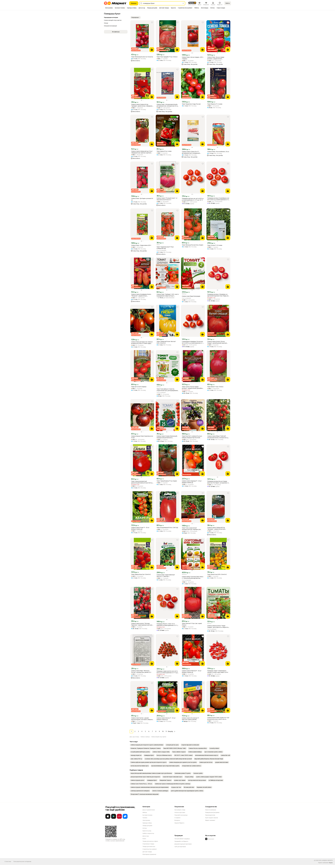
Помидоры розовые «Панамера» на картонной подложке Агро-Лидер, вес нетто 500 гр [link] (218, 295)
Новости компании (210, 810)
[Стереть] (183, 3)
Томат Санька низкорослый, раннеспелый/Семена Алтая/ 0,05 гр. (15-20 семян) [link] (141, 482)
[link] (147, 744)
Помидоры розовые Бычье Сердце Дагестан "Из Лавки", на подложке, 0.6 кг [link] (218, 482)
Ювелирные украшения (149, 854)
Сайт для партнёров (180, 846)
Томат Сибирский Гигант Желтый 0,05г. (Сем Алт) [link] (166, 342)
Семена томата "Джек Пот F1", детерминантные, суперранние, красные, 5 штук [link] (191, 152)
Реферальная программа (212, 812)
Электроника (146, 820)
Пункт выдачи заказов (211, 817)
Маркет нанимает (210, 820)
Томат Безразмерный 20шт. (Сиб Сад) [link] (167, 527)
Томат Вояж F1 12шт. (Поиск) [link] (215, 386)
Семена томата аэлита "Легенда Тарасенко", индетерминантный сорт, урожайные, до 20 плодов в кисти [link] (141, 624)
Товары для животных (149, 846)
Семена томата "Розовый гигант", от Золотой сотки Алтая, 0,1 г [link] (167, 198)
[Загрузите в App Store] (107, 818)
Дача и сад (146, 836)
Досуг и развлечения (149, 810)
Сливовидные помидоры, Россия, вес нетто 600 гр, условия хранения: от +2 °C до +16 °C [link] (193, 342)
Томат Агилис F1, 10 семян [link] (214, 245)
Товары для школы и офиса (150, 841)
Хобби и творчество (148, 833)
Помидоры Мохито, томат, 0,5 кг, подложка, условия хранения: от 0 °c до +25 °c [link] (167, 624)
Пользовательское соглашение (22, 861)
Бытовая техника (147, 815)
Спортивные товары (148, 844)
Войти (228, 3)
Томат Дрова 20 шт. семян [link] (164, 151)
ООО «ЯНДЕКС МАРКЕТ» (326, 860)
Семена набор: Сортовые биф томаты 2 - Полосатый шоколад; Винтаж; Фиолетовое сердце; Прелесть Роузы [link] (192, 577)
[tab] (109, 8)
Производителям (210, 815)
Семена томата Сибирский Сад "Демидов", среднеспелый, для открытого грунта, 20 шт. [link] (216, 528)
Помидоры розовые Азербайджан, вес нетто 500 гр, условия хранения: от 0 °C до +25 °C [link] (218, 198)
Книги (144, 838)
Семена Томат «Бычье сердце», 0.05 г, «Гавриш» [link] (192, 57)
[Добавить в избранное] (152, 22)
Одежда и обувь (147, 823)
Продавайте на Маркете (181, 841)
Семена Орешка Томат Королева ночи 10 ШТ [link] (142, 436)
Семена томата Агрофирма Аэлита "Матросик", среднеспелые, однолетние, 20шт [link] (141, 295)
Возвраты (177, 820)
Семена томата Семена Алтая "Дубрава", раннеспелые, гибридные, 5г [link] (141, 105)
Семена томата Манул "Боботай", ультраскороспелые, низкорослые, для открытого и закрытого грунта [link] (218, 436)
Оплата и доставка (179, 812)
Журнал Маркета (179, 823)
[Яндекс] (331, 862)
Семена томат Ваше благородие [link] (191, 296)
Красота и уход (147, 830)
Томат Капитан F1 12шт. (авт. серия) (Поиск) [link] (192, 624)
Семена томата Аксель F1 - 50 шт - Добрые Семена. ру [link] (166, 718)
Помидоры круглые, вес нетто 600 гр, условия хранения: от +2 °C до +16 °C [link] (193, 199)
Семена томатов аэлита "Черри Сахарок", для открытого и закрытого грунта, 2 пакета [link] (217, 626)
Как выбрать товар (179, 810)
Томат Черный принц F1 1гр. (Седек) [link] (167, 481)
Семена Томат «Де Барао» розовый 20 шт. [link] (142, 199)
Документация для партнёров (183, 844)
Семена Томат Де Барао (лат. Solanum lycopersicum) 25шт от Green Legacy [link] (142, 342)
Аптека (145, 828)
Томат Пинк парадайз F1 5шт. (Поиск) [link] (167, 57)
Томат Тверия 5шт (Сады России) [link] (191, 104)
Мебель (145, 812)
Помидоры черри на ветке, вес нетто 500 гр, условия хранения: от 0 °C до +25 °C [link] (167, 671)
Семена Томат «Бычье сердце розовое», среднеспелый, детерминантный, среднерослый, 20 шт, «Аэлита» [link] (217, 58)
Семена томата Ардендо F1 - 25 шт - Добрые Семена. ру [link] (192, 481)
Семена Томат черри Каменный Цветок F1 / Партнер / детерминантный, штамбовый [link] (166, 575)
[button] (135, 17)
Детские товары (147, 851)
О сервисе (177, 817)
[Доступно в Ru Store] (125, 818)
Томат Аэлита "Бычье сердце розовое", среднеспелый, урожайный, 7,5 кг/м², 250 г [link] (193, 387)
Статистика (8, 861)
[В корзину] (151, 49)
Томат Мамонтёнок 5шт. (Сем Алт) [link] (141, 574)
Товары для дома (147, 825)
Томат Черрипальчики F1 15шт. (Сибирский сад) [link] (165, 247)
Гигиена (145, 817)
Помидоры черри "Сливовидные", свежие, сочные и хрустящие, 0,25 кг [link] (217, 671)
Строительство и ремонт (150, 849)
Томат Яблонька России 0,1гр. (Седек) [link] (192, 245)
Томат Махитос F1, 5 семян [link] (214, 104)
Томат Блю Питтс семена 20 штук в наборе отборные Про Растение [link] (192, 436)
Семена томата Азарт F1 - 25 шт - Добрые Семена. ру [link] (140, 528)
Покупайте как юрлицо (180, 815)
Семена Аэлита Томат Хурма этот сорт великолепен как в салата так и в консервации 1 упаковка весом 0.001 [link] (218, 718)
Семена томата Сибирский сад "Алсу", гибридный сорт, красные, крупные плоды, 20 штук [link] (142, 152)
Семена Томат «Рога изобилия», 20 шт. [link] (218, 151)
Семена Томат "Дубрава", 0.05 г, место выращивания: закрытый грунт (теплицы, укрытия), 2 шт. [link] (168, 295)
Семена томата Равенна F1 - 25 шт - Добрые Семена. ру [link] (192, 671)
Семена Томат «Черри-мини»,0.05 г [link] (141, 245)
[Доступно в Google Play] (113, 818)
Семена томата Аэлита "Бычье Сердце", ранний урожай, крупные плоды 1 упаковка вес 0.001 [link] (217, 342)
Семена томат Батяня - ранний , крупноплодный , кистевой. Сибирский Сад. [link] (142, 718)
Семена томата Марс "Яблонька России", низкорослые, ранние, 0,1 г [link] (141, 671)
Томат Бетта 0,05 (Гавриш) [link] (138, 386)
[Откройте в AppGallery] (119, 818)
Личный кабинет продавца (182, 838)
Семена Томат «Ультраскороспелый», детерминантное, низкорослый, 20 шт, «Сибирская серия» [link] (167, 105)
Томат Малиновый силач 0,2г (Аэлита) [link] (142, 57)
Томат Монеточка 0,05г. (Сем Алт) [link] (217, 574)
